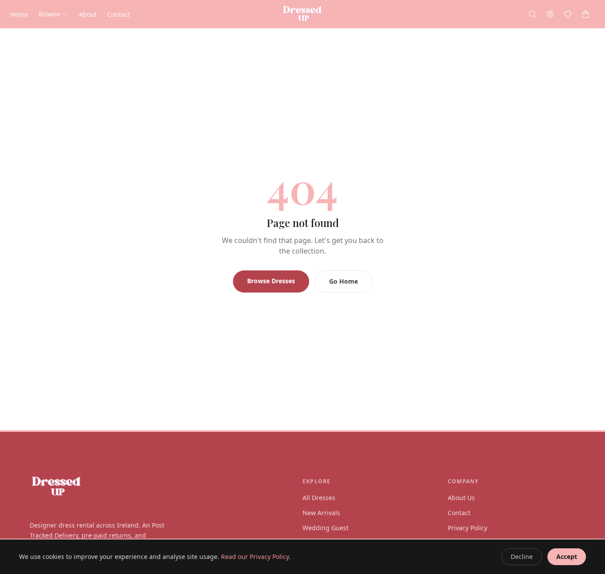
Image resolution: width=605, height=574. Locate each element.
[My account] (550, 14)
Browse (49, 14)
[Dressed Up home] (157, 486)
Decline (522, 556)
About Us (461, 497)
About (88, 14)
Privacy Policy (467, 528)
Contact (118, 14)
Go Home (343, 281)
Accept (566, 556)
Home (19, 14)
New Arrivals (321, 513)
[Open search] (532, 14)
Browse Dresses (271, 281)
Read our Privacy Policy (255, 556)
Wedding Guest (325, 528)
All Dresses (318, 497)
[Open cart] (585, 14)
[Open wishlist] (568, 14)
